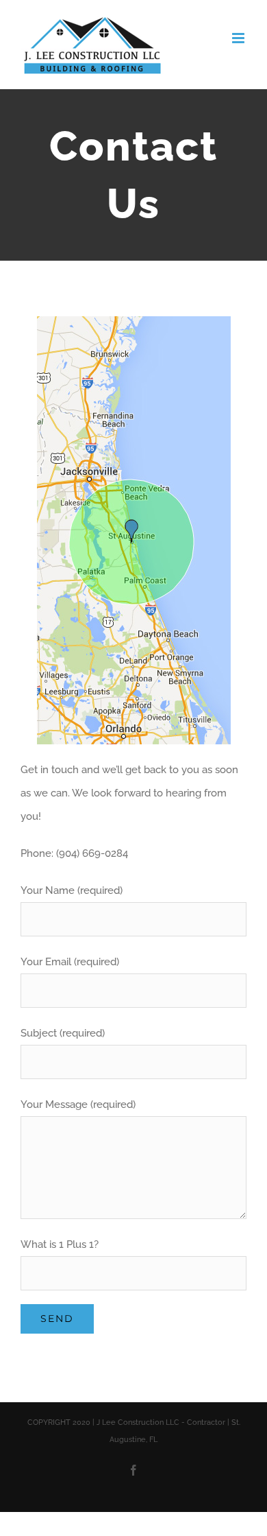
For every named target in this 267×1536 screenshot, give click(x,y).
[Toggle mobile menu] (239, 38)
